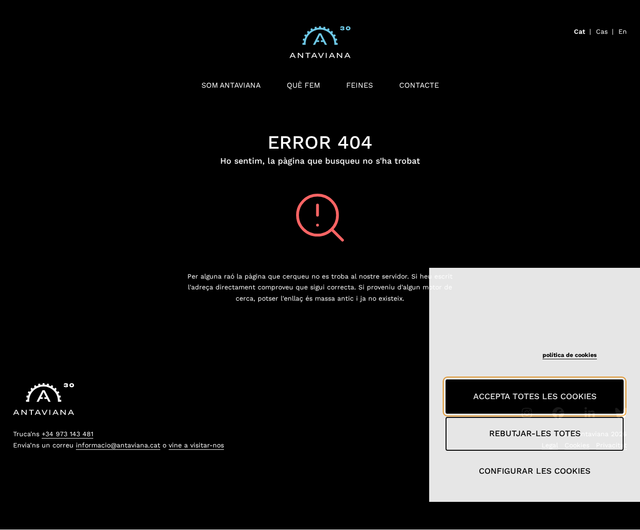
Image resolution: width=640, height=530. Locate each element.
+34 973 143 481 (67, 434)
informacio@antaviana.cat (118, 445)
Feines (359, 85)
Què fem (303, 85)
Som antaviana (230, 85)
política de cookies (570, 354)
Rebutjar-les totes (534, 433)
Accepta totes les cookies (534, 396)
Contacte (419, 85)
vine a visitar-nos (196, 445)
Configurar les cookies (534, 471)
